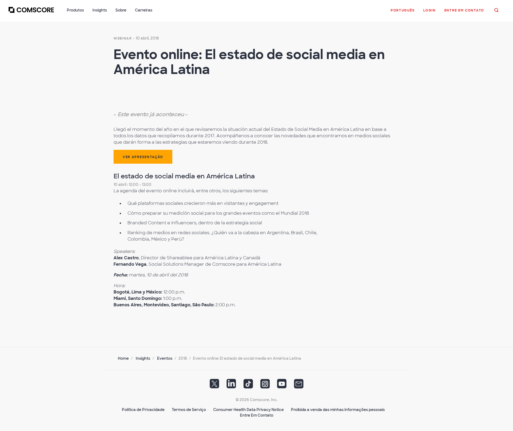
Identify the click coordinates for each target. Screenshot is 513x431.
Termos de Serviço (189, 409)
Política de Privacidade (143, 409)
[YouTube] (282, 385)
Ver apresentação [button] (143, 157)
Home (123, 358)
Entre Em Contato (256, 415)
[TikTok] (248, 385)
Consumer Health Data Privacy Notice (248, 409)
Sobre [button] (120, 10)
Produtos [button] (75, 10)
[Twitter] (214, 385)
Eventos (164, 358)
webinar (123, 38)
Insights (143, 358)
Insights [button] (99, 10)
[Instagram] (265, 385)
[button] (402, 13)
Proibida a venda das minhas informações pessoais (338, 409)
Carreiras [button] (143, 10)
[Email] (299, 385)
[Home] (31, 13)
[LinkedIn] (231, 385)
